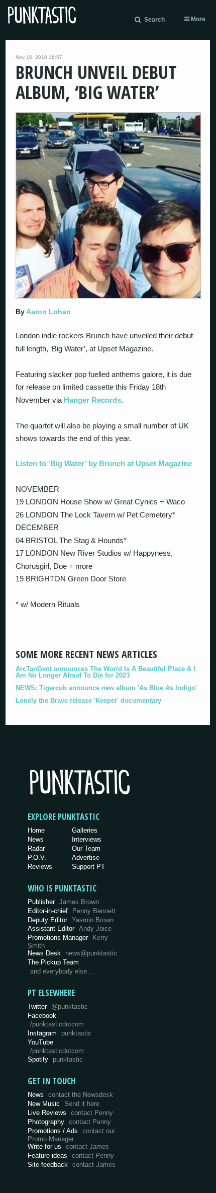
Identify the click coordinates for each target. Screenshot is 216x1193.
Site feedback (72, 1164)
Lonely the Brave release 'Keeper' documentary (88, 700)
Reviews (40, 866)
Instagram (59, 1033)
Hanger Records (92, 400)
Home (36, 830)
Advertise (85, 857)
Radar (36, 848)
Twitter (58, 1006)
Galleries (84, 830)
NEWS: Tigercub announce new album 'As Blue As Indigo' (106, 688)
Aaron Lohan (48, 312)
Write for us (68, 1146)
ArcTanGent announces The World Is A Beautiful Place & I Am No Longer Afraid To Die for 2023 (105, 672)
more (197, 19)
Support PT (88, 866)
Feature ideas (71, 1155)
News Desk (72, 953)
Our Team (86, 848)
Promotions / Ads (71, 1135)
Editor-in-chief (72, 911)
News (36, 839)
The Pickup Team (53, 962)
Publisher (63, 902)
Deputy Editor (71, 920)
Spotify (55, 1059)
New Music (63, 1103)
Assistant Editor (70, 928)
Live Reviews (70, 1112)
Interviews (86, 839)
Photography (69, 1122)
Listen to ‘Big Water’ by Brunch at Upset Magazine (104, 463)
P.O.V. (37, 857)
